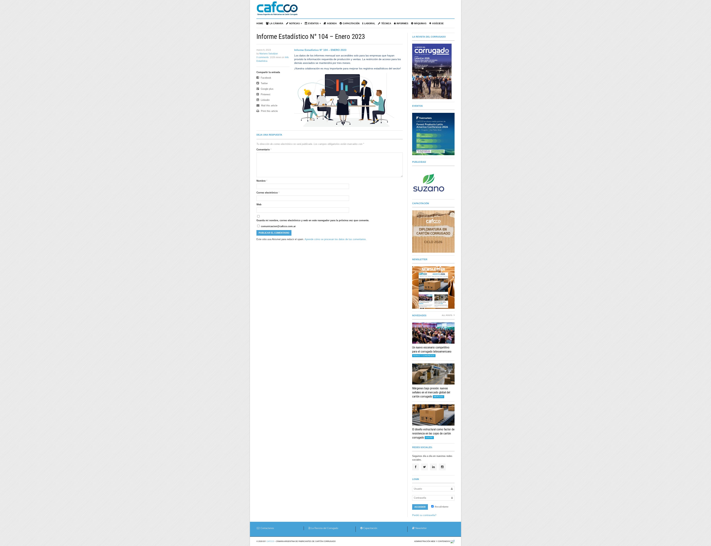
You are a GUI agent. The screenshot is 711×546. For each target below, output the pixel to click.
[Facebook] (415, 467)
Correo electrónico (267, 192)
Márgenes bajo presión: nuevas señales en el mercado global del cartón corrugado (431, 392)
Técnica (386, 23)
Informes (402, 23)
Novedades (419, 315)
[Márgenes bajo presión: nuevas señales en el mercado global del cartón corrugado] (433, 374)
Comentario (263, 149)
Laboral (369, 23)
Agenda (332, 23)
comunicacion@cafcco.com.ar (278, 226)
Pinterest (265, 94)
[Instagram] (442, 467)
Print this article (269, 111)
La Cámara (276, 23)
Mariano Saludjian (268, 53)
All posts (447, 315)
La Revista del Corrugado (324, 528)
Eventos (313, 23)
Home (259, 23)
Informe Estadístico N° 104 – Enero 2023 (310, 37)
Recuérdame (441, 506)
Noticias (294, 23)
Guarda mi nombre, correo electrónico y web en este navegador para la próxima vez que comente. (312, 220)
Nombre (261, 180)
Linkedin (265, 100)
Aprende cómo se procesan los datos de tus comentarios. (336, 239)
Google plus (266, 88)
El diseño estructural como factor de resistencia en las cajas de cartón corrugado (433, 433)
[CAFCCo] (277, 10)
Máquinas (420, 23)
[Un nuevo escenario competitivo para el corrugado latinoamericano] (433, 333)
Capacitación (351, 23)
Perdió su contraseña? (424, 515)
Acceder (420, 507)
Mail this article (268, 105)
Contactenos (267, 528)
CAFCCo (270, 541)
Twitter (264, 83)
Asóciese (438, 23)
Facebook (265, 77)
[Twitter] (424, 467)
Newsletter (421, 528)
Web (258, 204)
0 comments (262, 57)
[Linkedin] (433, 467)
